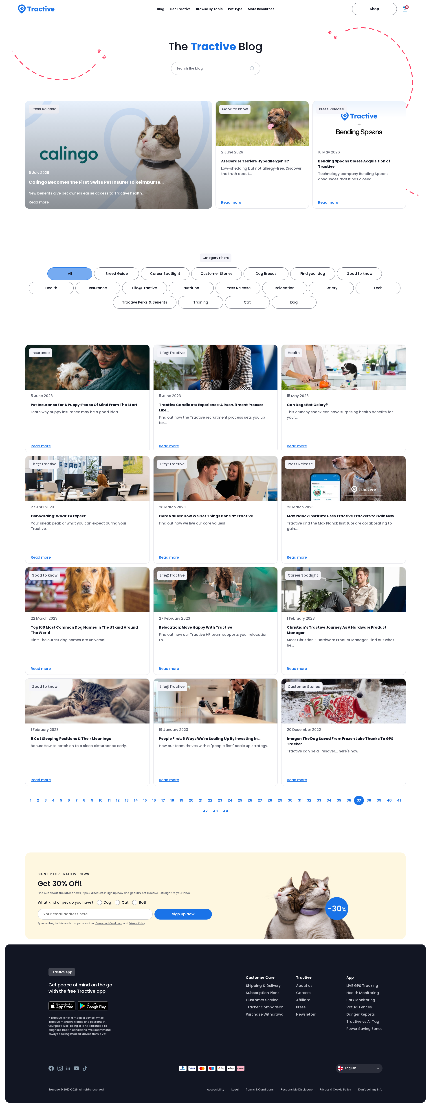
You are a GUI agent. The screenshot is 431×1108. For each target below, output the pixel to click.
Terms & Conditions (260, 1089)
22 (210, 800)
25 (240, 800)
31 (299, 800)
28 (270, 800)
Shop (374, 8)
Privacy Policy (137, 923)
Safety (331, 288)
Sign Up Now (183, 914)
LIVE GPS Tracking (362, 985)
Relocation (285, 288)
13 (127, 800)
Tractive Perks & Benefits (144, 302)
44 (225, 811)
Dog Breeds (266, 273)
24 (230, 800)
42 (205, 811)
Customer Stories (216, 273)
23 (220, 800)
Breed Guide (117, 273)
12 (118, 800)
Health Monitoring (362, 992)
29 (280, 800)
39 (379, 800)
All (70, 273)
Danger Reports (360, 1014)
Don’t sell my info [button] (370, 1089)
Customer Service (262, 1000)
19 (181, 800)
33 (319, 800)
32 (309, 800)
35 (339, 800)
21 (200, 800)
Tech (378, 288)
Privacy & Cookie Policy (335, 1089)
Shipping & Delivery (263, 985)
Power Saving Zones (364, 1028)
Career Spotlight (165, 273)
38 (369, 800)
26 (250, 800)
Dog (294, 302)
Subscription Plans (262, 992)
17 (163, 800)
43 (215, 811)
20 (191, 800)
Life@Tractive (144, 288)
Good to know (359, 273)
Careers (303, 992)
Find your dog (312, 273)
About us (304, 985)
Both (143, 902)
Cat (247, 302)
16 (154, 800)
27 (260, 800)
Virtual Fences (359, 1007)
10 (101, 800)
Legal (235, 1089)
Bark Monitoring (360, 1000)
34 (329, 800)
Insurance (98, 288)
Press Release (238, 288)
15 (145, 800)
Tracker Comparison (265, 1007)
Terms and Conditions (108, 923)
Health (51, 288)
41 (399, 800)
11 (109, 800)
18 (172, 800)
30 (290, 800)
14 (136, 800)
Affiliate (303, 1000)
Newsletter (306, 1014)
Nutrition (191, 288)
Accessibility (215, 1089)
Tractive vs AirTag (362, 1021)
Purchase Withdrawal (265, 1014)
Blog (160, 9)
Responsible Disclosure (297, 1089)
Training (200, 302)
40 (389, 800)
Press (301, 1007)
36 (349, 800)
